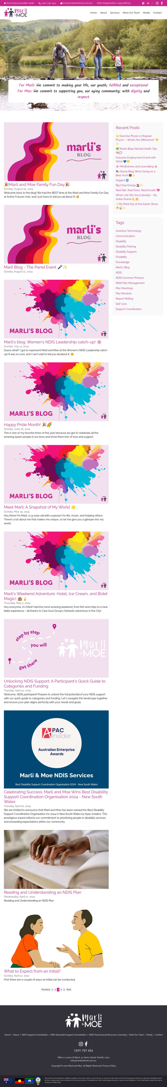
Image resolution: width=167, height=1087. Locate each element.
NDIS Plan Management (130, 283)
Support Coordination (129, 309)
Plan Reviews (124, 293)
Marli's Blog (123, 267)
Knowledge (123, 262)
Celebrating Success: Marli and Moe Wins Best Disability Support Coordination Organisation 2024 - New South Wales (56, 797)
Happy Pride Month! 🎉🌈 (28, 424)
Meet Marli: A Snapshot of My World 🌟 (40, 507)
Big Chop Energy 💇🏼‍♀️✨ (129, 185)
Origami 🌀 (122, 180)
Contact (157, 12)
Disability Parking (126, 246)
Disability (121, 241)
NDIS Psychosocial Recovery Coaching (108, 1035)
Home (93, 12)
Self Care (121, 303)
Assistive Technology (128, 230)
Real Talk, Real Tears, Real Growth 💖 (138, 190)
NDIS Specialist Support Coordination (68, 1035)
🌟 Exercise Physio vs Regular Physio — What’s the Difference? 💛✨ (137, 139)
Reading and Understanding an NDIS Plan (42, 892)
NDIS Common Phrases (130, 277)
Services (115, 12)
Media (146, 12)
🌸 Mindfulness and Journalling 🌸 (136, 166)
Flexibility (121, 256)
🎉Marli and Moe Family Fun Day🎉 (37, 184)
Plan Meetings (124, 288)
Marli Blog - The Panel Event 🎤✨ (36, 267)
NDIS (119, 272)
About (103, 12)
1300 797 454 (48, 3)
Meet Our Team (131, 12)
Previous (46, 989)
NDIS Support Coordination (35, 1035)
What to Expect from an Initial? (32, 971)
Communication (125, 236)
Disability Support (126, 251)
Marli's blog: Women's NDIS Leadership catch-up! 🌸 (53, 342)
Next (69, 989)
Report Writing (124, 298)
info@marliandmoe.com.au (77, 3)
